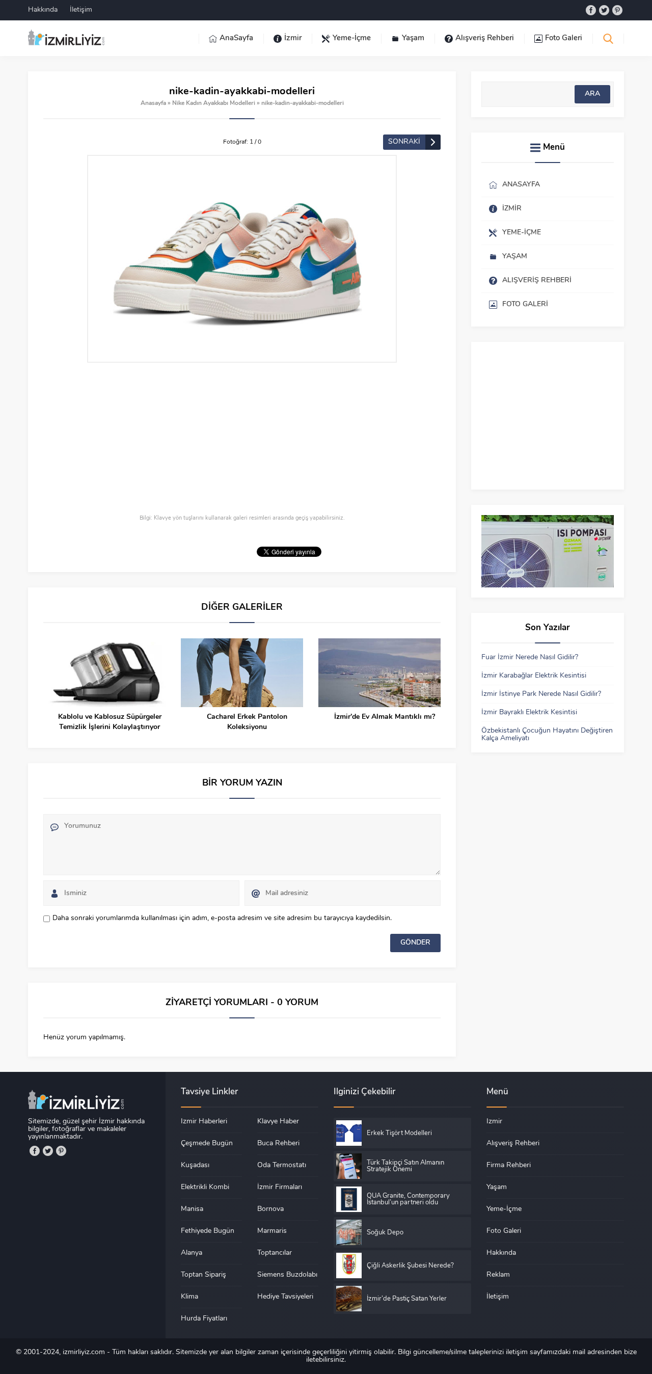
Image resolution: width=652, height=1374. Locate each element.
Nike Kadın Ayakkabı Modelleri (213, 103)
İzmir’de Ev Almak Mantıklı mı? (384, 717)
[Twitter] (604, 10)
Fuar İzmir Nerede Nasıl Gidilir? (529, 657)
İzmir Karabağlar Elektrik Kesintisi (533, 676)
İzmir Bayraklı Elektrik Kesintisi (529, 712)
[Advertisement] (242, 439)
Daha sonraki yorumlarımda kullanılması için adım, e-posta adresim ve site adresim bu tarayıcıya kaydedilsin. (222, 918)
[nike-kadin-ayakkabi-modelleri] (242, 259)
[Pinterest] (617, 10)
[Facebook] (591, 10)
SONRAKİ (404, 142)
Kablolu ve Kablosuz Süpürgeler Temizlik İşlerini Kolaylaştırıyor (109, 722)
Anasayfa (153, 103)
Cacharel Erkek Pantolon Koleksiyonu (247, 722)
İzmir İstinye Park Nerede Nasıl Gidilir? (541, 694)
